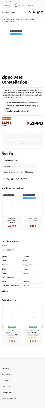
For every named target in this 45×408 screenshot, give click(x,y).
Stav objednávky (7, 2)
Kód (3, 291)
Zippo (5, 246)
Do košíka (24, 136)
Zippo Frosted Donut (12, 222)
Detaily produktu (10, 241)
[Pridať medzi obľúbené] (22, 143)
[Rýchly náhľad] (20, 200)
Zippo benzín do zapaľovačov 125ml (12, 334)
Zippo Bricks (33, 221)
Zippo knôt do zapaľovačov (32, 334)
